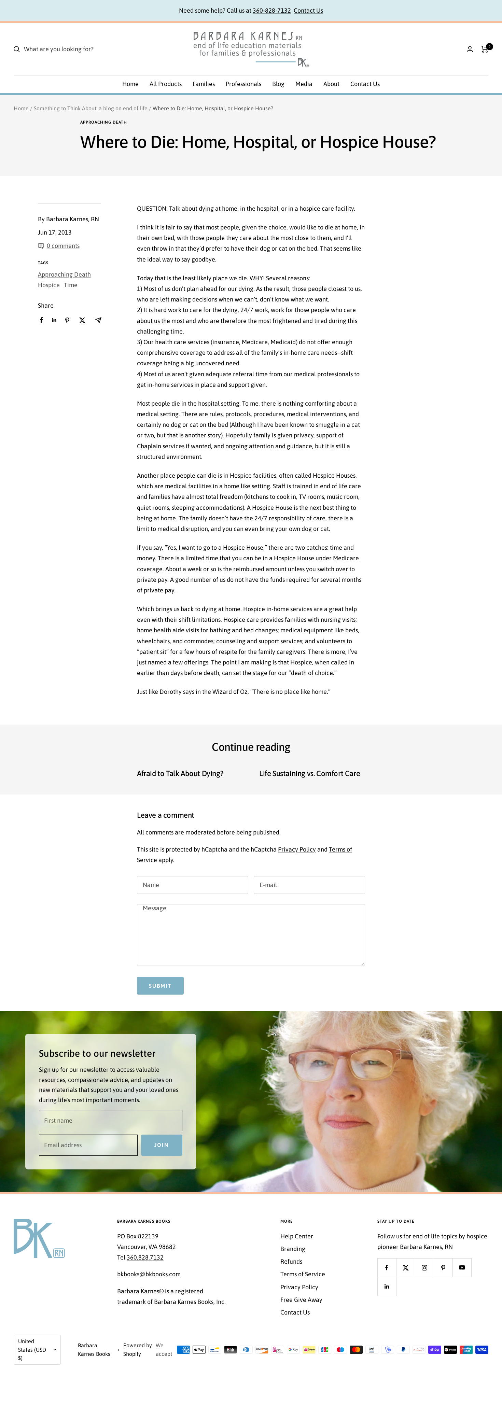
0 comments (63, 245)
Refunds (291, 1261)
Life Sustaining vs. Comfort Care (309, 773)
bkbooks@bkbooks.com (149, 1274)
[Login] (470, 49)
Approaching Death (103, 122)
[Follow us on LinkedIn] (386, 1286)
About (331, 83)
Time (71, 285)
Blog (278, 83)
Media (303, 83)
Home (130, 83)
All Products (166, 83)
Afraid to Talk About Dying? (180, 773)
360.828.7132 (145, 1257)
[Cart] (484, 49)
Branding (292, 1248)
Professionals (243, 83)
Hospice (49, 285)
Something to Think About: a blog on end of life (91, 108)
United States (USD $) (32, 1349)
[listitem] (41, 320)
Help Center (296, 1236)
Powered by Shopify (137, 1349)
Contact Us (308, 10)
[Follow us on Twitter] (405, 1267)
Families (204, 83)
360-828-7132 (272, 10)
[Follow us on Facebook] (386, 1267)
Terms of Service (302, 1274)
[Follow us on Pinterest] (443, 1267)
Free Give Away (301, 1299)
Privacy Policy (297, 849)
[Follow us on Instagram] (424, 1267)
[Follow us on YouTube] (461, 1267)
